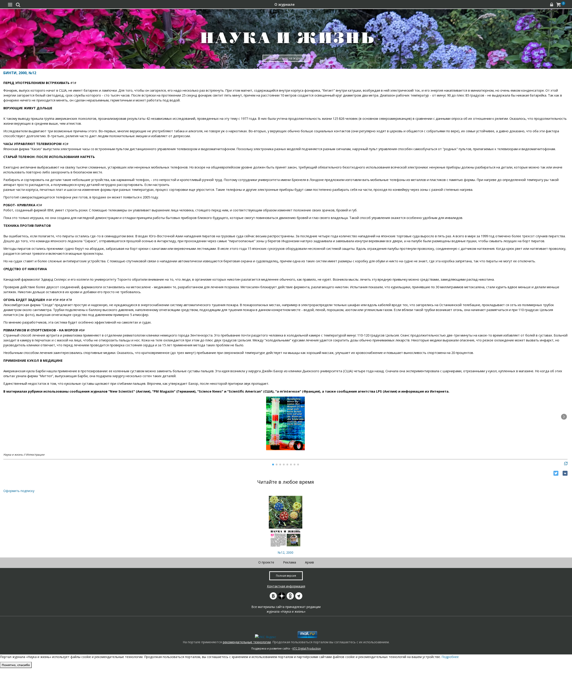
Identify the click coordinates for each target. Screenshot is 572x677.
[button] (564, 416)
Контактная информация (286, 586)
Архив (309, 562)
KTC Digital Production (306, 648)
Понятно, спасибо (16, 665)
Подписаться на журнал (286, 58)
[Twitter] (555, 473)
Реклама (289, 562)
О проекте (266, 562)
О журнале (284, 4)
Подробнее (450, 657)
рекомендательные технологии (247, 642)
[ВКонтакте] (565, 473)
